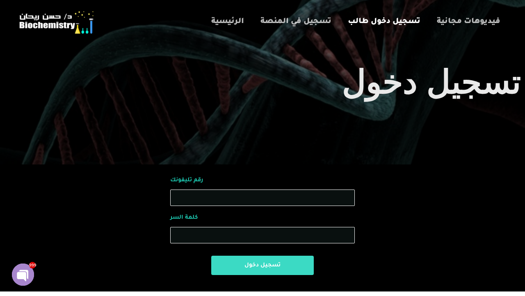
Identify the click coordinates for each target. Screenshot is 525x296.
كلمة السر (184, 218)
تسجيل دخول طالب (384, 22)
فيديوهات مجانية (468, 22)
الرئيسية (227, 22)
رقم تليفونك (186, 180)
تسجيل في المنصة (295, 22)
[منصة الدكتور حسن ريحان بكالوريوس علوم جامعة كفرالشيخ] (55, 22)
